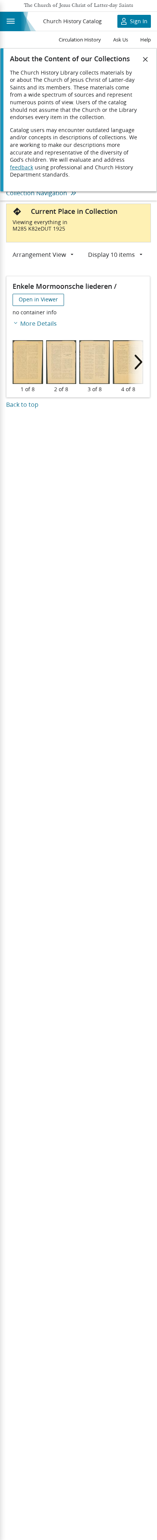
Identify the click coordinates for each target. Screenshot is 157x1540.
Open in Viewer (38, 299)
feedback (21, 167)
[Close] (145, 59)
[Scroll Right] (136, 362)
